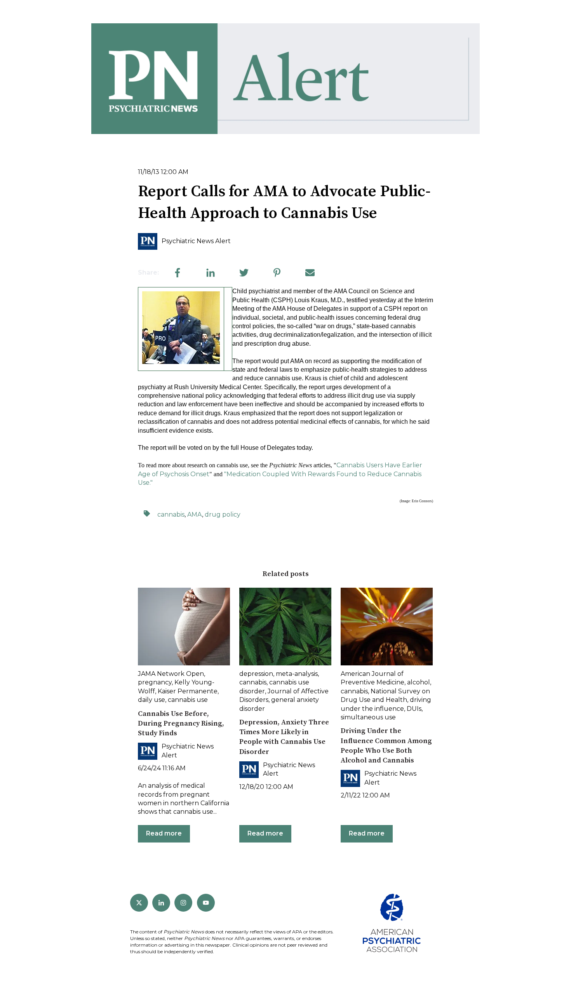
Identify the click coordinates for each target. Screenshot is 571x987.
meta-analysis (297, 673)
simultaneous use (368, 717)
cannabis (171, 514)
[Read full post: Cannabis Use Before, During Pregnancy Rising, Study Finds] (184, 626)
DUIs (414, 708)
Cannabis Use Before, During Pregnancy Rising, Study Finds (181, 723)
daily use (151, 699)
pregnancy (155, 682)
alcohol (418, 682)
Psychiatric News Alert (196, 241)
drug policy (222, 514)
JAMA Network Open (171, 673)
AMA (194, 514)
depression (256, 673)
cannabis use (188, 699)
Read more (164, 833)
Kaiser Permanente (188, 691)
